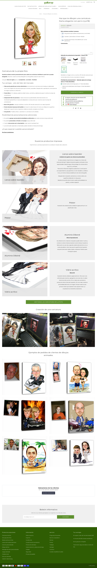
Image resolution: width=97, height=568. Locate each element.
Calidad (28, 549)
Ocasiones (55, 8)
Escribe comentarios (48, 493)
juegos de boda (32, 8)
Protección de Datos (31, 544)
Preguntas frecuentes (55, 535)
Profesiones (63, 8)
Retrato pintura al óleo (7, 540)
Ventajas (52, 547)
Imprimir (28, 537)
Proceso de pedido (30, 554)
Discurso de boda (6, 556)
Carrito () (89, 2)
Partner (51, 540)
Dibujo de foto (5, 547)
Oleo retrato (62, 6)
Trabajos (52, 544)
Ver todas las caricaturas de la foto (48, 302)
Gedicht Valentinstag (7, 558)
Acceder (83, 2)
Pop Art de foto (32, 6)
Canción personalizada (74, 6)
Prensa (51, 542)
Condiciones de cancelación (33, 542)
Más (40, 8)
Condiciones (29, 540)
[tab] (24, 63)
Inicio (40, 13)
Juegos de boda (6, 551)
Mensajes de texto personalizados (10, 549)
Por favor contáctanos (8, 132)
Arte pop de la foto (6, 537)
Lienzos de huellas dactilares (47, 6)
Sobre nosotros (29, 535)
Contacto (52, 549)
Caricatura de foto (20, 6)
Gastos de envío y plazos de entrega (35, 547)
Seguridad (28, 551)
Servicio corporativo (55, 537)
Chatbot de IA (5, 554)
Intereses (46, 8)
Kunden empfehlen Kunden (56, 551)
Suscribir (65, 517)
